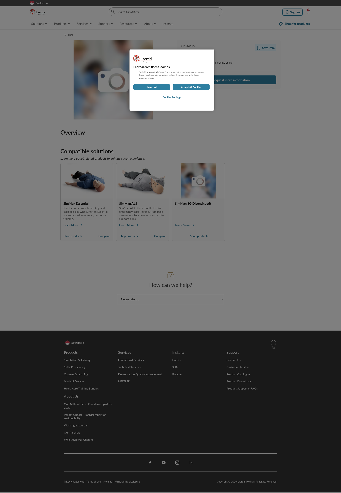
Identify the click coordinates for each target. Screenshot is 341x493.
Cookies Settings (172, 97)
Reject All (152, 87)
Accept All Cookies (191, 87)
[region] (171, 80)
